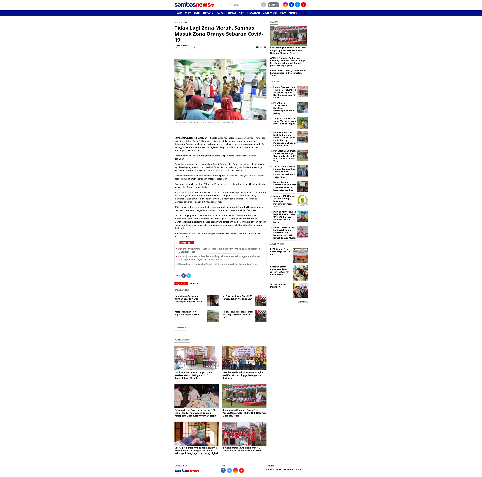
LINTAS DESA (253, 13)
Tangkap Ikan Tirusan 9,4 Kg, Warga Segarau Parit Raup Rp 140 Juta (284, 121)
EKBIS (241, 13)
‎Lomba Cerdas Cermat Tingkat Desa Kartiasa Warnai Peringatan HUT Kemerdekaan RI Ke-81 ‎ (193, 375)
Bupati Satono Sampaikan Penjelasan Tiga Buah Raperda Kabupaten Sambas (284, 186)
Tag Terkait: (181, 283)
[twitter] (297, 4)
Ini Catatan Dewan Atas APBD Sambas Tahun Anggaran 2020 (237, 297)
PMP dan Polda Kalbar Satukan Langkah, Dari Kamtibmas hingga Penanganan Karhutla (243, 375)
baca (260, 47)
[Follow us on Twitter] (229, 470)
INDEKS (293, 13)
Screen (274, 4)
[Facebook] (183, 275)
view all (302, 301)
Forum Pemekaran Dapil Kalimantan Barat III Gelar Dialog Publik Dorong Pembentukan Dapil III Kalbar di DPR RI (284, 139)
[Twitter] (188, 275)
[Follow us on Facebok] (223, 470)
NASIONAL (208, 13)
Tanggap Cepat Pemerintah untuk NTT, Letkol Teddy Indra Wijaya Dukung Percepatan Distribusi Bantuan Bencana (195, 413)
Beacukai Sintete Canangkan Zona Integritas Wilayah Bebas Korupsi (279, 270)
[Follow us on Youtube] (241, 470)
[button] (305, 12)
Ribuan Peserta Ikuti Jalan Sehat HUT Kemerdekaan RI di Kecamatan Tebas (217, 264)
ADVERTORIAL (270, 13)
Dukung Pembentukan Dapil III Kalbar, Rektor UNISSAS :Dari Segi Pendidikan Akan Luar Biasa (284, 217)
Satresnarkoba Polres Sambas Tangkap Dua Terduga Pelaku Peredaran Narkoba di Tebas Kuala (284, 171)
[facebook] (291, 4)
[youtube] (303, 4)
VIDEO (283, 13)
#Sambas (194, 283)
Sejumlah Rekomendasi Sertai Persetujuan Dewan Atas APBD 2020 (237, 314)
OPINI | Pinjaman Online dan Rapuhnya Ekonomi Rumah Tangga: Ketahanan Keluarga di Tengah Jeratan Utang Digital (219, 258)
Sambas (184, 22)
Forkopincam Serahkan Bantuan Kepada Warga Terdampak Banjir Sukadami (188, 299)
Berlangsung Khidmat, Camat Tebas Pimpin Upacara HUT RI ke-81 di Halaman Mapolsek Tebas (244, 413)
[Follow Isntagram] (235, 470)
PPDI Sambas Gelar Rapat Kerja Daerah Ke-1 (280, 252)
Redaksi (270, 469)
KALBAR (221, 13)
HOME (179, 13)
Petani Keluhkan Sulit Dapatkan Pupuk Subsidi (186, 313)
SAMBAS (232, 13)
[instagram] (285, 4)
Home (176, 22)
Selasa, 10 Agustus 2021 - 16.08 (184, 48)
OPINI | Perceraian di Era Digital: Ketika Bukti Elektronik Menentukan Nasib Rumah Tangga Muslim (284, 232)
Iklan (298, 469)
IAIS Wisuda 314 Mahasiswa (278, 285)
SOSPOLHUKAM (192, 13)
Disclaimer (288, 469)
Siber (278, 469)
